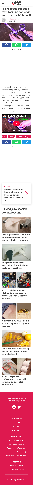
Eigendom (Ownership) (16, 452)
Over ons (16, 422)
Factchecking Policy (17, 440)
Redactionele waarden (16, 448)
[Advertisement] (16, 66)
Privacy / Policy (16, 466)
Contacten (16, 426)
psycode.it (16, 430)
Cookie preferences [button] (16, 469)
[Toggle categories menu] (3, 3)
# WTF (4, 136)
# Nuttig (11, 136)
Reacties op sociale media (16, 456)
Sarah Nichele (14, 19)
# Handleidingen (23, 136)
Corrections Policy (16, 444)
